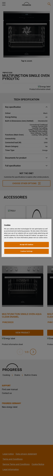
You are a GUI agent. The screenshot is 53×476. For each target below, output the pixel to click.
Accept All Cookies (26, 244)
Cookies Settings (26, 251)
